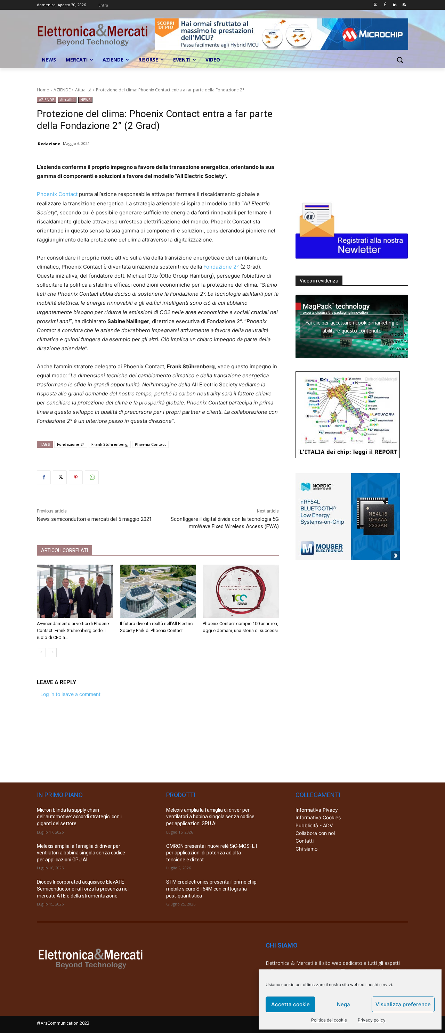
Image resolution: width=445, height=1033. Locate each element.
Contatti (305, 841)
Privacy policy (372, 1020)
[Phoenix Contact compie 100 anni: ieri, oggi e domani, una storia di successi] (241, 591)
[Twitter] (375, 5)
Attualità (83, 90)
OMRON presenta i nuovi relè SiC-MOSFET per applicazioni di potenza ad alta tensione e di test (212, 852)
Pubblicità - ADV (314, 825)
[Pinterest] (76, 477)
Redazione (49, 143)
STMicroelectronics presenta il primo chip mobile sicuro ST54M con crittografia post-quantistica (211, 888)
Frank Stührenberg (109, 444)
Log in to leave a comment (70, 694)
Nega (343, 1004)
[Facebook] (385, 5)
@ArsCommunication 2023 (63, 1023)
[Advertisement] (348, 140)
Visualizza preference (403, 1004)
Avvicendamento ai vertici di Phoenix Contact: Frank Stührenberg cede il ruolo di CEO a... (73, 630)
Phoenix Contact (57, 194)
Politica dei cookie (329, 1020)
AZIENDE (62, 90)
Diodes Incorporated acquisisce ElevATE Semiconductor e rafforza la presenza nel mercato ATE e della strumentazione (83, 888)
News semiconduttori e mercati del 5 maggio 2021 (94, 519)
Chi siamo (306, 849)
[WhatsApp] (92, 477)
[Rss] (404, 5)
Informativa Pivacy (317, 810)
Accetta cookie (290, 1004)
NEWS (85, 99)
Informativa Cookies (318, 817)
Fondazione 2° (221, 266)
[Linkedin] (394, 5)
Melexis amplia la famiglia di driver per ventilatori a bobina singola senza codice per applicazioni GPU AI (81, 852)
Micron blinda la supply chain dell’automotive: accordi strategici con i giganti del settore (79, 816)
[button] (399, 59)
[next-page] (52, 652)
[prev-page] (41, 652)
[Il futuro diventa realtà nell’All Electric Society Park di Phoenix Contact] (158, 591)
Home (43, 90)
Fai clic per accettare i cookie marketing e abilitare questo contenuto (351, 326)
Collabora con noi (315, 833)
